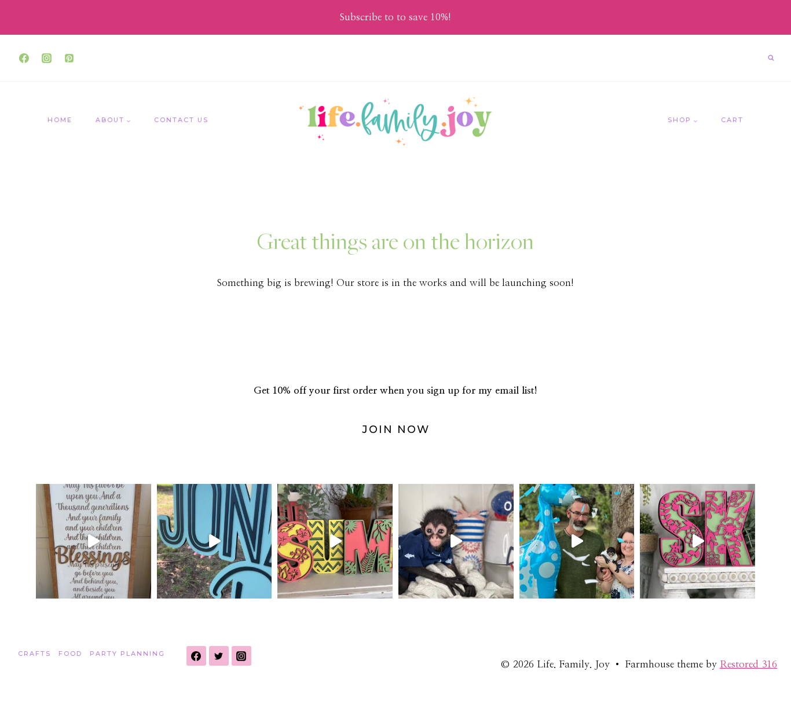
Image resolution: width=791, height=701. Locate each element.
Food (70, 653)
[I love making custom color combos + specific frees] (697, 541)
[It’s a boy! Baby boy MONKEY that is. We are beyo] (577, 541)
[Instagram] (46, 58)
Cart (732, 120)
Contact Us (181, 120)
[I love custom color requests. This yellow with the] (335, 541)
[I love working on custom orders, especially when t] (93, 541)
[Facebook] (24, 58)
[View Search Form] (770, 58)
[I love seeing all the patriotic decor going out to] (456, 541)
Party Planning (127, 653)
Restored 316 (748, 664)
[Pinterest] (69, 58)
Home (59, 120)
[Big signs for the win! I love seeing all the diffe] (214, 541)
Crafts (34, 653)
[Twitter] (219, 656)
